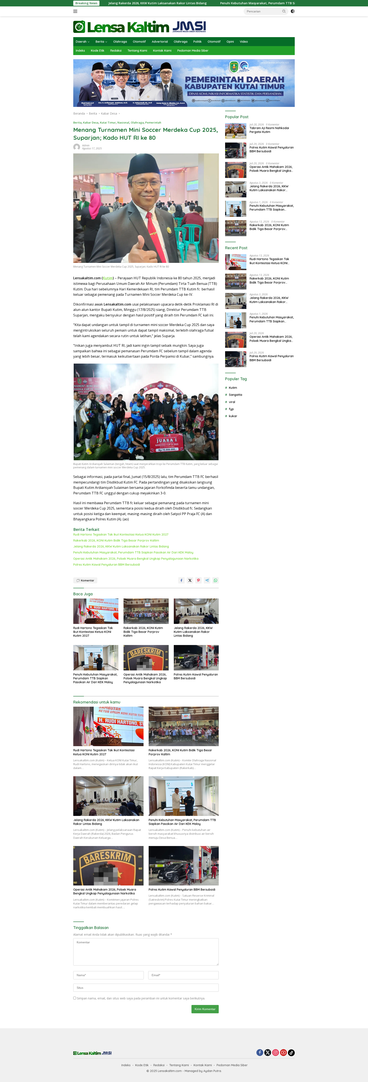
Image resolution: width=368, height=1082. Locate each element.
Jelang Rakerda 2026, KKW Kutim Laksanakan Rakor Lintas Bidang (105, 3)
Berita (100, 42)
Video (244, 42)
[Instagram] (275, 1053)
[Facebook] (259, 1053)
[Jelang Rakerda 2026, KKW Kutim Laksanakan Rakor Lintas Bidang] (196, 611)
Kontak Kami (162, 50)
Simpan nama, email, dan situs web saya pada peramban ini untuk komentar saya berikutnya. (141, 998)
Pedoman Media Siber (192, 50)
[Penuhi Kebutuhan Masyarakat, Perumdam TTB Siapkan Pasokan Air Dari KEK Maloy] (95, 657)
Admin (85, 145)
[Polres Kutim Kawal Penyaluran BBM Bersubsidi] (196, 657)
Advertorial (160, 42)
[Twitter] (267, 1053)
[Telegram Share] (207, 580)
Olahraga (120, 42)
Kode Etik (97, 50)
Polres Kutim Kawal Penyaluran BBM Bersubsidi (106, 564)
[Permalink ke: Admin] (76, 147)
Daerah (81, 42)
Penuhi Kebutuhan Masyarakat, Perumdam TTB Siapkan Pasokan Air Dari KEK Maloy (231, 3)
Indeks (80, 50)
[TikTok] (291, 1052)
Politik (197, 42)
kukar (233, 416)
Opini (230, 42)
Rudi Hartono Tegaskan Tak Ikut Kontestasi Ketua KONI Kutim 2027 (120, 534)
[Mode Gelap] (292, 11)
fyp (231, 409)
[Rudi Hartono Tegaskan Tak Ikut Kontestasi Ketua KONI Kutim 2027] (95, 611)
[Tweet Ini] (190, 580)
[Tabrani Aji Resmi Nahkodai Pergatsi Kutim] (235, 131)
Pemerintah (153, 122)
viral (232, 402)
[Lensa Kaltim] (139, 26)
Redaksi (116, 50)
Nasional (123, 122)
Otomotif (139, 42)
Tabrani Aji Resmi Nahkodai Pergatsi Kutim (269, 130)
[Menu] (76, 11)
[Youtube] (283, 1053)
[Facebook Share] (181, 580)
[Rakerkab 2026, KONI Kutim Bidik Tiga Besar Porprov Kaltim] (146, 611)
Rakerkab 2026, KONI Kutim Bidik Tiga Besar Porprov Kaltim (116, 540)
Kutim (108, 278)
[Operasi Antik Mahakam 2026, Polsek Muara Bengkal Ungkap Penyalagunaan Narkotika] (146, 657)
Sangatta (235, 395)
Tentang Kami (137, 50)
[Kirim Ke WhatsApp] (215, 580)
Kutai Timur (108, 122)
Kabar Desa (90, 122)
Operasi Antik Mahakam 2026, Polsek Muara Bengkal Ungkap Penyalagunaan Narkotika (135, 559)
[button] (284, 11)
